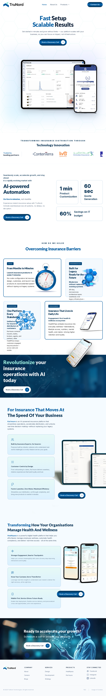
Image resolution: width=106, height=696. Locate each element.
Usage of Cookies (97, 690)
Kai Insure (69, 675)
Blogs (26, 679)
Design (47, 671)
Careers (27, 675)
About (26, 671)
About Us (53, 5)
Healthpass (69, 671)
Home (44, 5)
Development (49, 675)
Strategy (48, 679)
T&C (84, 690)
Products (63, 5)
